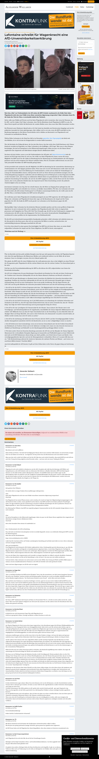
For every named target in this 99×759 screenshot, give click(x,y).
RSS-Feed (70, 1)
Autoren (6, 1)
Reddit (11, 46)
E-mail (29, 46)
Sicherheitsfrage (81, 44)
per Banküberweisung (39, 248)
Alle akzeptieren (75, 749)
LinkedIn (20, 46)
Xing (23, 46)
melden (71, 445)
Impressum (79, 755)
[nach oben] (49, 757)
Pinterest (17, 46)
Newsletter (21, 1)
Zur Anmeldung (10, 438)
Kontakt (78, 1)
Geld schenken (86, 26)
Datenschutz (85, 755)
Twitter (6, 46)
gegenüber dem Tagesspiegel (51, 138)
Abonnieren (81, 53)
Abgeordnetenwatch (58, 154)
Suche (74, 1)
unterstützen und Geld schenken (39, 245)
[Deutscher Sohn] (91, 115)
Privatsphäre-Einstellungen (79, 751)
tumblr (14, 46)
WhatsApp (26, 46)
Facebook (8, 46)
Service (15, 1)
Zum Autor (23, 377)
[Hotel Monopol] (79, 115)
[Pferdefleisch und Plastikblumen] (85, 115)
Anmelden (85, 1)
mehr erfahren (86, 32)
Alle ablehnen (85, 749)
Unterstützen (91, 1)
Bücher (10, 1)
